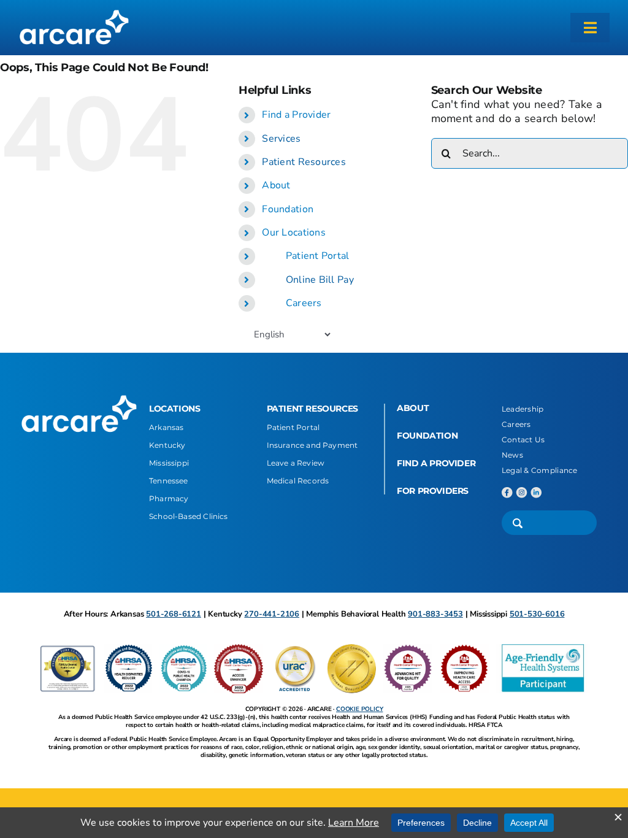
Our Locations (294, 232)
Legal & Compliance (540, 470)
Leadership (523, 408)
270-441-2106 (271, 614)
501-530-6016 (537, 614)
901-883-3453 (435, 614)
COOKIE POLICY (359, 709)
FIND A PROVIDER (436, 463)
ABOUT (413, 407)
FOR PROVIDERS (433, 490)
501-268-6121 (173, 614)
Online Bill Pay (320, 279)
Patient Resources (304, 162)
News (512, 454)
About (276, 185)
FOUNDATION (427, 435)
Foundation (287, 209)
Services (281, 138)
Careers (304, 303)
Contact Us (523, 439)
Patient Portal (318, 256)
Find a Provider (296, 114)
